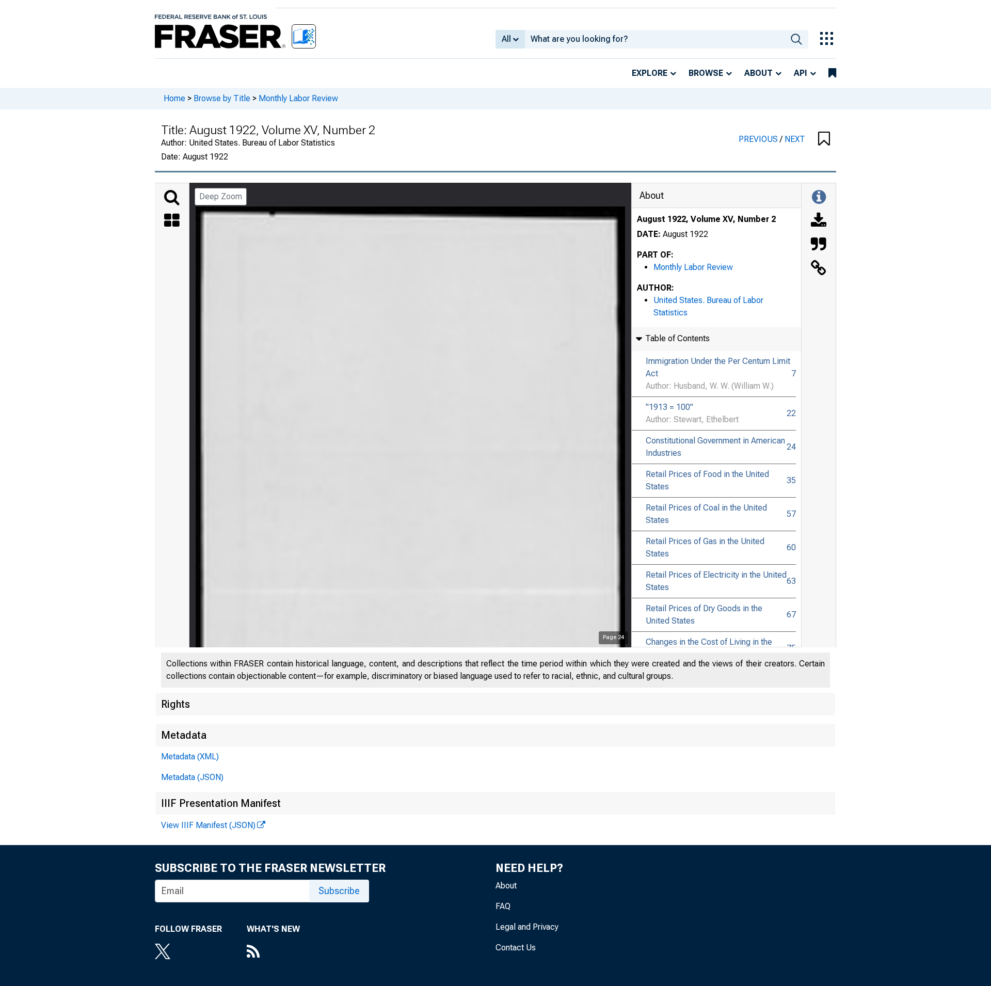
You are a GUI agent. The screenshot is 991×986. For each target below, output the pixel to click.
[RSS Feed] (273, 952)
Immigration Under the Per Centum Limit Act (718, 367)
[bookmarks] (832, 73)
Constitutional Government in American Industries (715, 447)
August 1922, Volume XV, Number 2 (706, 219)
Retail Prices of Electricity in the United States (716, 581)
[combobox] (654, 39)
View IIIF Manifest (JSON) (208, 825)
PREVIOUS (759, 139)
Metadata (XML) (190, 756)
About (758, 73)
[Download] (818, 221)
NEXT (795, 139)
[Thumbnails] (172, 221)
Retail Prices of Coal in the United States (706, 514)
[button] (824, 139)
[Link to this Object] (818, 269)
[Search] (172, 197)
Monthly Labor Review (298, 98)
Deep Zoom (220, 196)
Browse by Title (222, 98)
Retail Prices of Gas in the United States (705, 547)
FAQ (503, 906)
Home (174, 98)
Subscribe (339, 890)
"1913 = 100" (669, 407)
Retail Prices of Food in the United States (707, 480)
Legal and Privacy (527, 927)
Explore (649, 73)
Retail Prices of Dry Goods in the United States (704, 614)
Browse (706, 73)
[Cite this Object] (818, 245)
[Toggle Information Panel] (819, 197)
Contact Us (516, 947)
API (800, 73)
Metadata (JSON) (192, 777)
